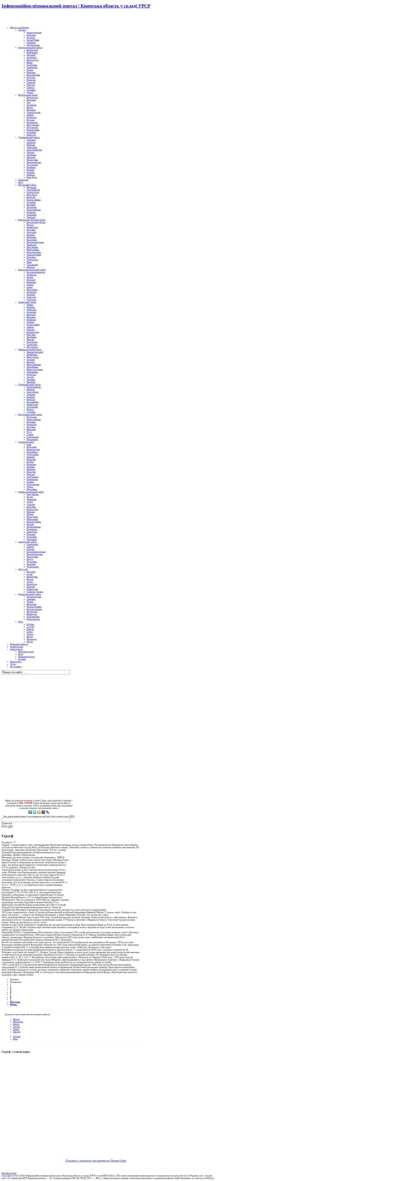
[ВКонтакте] (30, 812)
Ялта (15, 1039)
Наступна (15, 1002)
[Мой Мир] (43, 812)
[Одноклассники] (39, 812)
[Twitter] (34, 812)
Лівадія (16, 1031)
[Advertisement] (50, 17)
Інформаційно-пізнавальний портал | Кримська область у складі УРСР (76, 5)
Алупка (16, 1036)
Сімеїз (16, 1029)
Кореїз (16, 1024)
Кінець (13, 1004)
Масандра (18, 1021)
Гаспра (16, 1026)
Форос (16, 1019)
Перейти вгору (9, 1173)
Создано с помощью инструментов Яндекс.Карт (96, 1160)
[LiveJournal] (48, 812)
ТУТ (72, 816)
